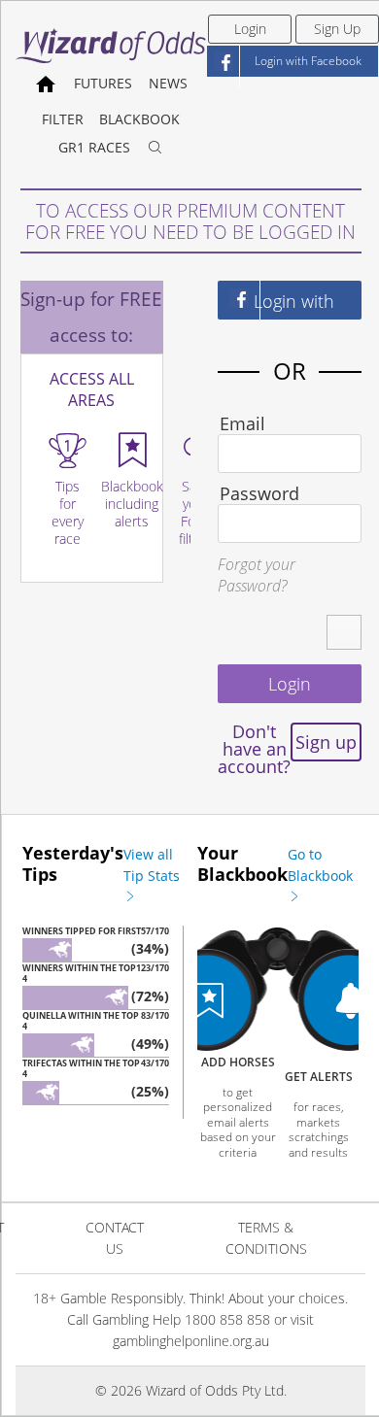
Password (259, 493)
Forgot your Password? (256, 575)
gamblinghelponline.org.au (191, 1341)
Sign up (326, 742)
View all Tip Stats (151, 865)
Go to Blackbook (320, 865)
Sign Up (337, 28)
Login (250, 28)
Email (242, 423)
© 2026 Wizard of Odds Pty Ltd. (191, 1390)
